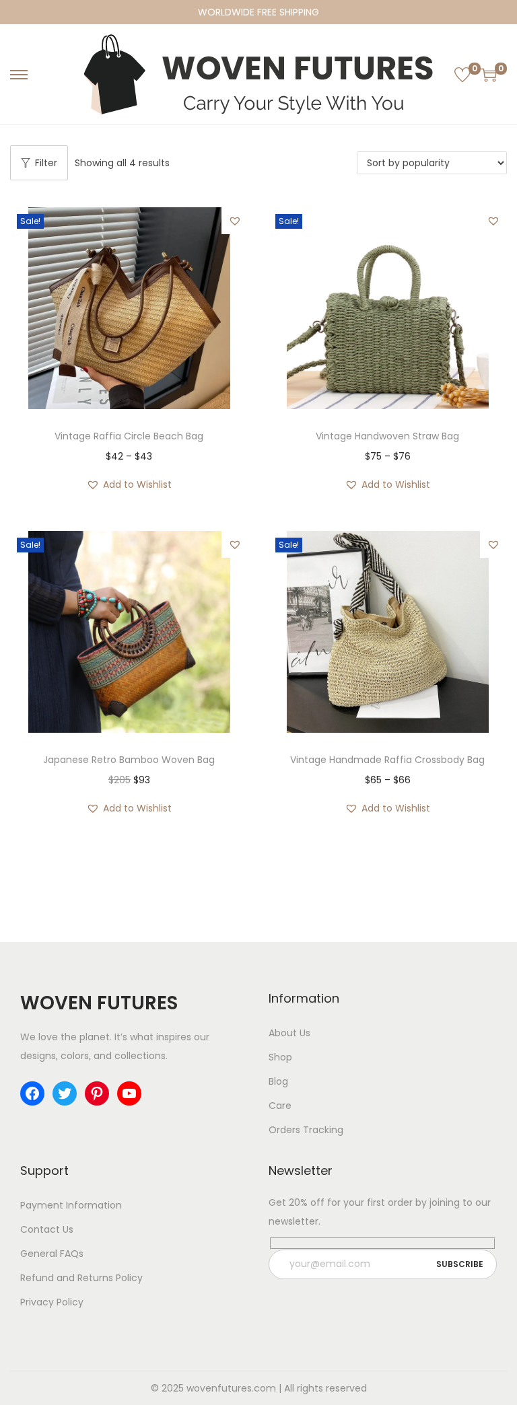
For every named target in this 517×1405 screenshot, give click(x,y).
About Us (289, 1033)
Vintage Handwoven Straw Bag (387, 436)
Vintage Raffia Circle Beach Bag (129, 436)
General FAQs (51, 1253)
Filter (46, 163)
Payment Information (71, 1205)
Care (280, 1105)
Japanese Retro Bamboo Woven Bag (129, 759)
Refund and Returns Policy (81, 1278)
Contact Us (46, 1229)
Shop (280, 1057)
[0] (462, 75)
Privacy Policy (51, 1302)
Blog (278, 1081)
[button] (234, 220)
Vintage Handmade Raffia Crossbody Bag (387, 759)
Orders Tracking (306, 1130)
